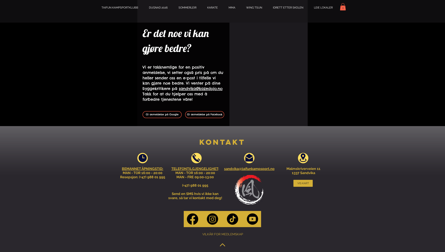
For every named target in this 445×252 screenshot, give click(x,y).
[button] (187, 7)
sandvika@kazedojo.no (200, 88)
